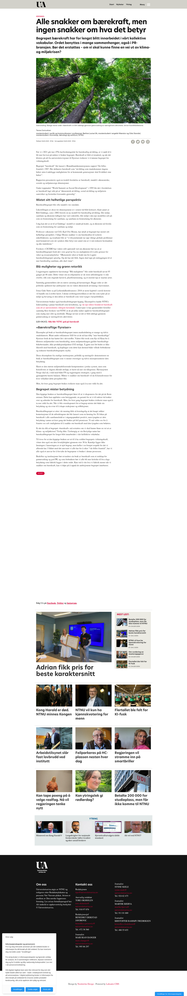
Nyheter (120, 4)
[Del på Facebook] (133, 142)
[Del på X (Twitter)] (138, 142)
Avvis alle (47, 989)
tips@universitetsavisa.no (86, 892)
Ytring (129, 4)
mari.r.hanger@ (82, 940)
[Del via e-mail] (143, 142)
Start (111, 4)
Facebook (51, 603)
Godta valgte (33, 989)
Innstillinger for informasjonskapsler (169, 994)
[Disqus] (93, 512)
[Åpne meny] (148, 5)
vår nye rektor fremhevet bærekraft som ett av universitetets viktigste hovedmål (74, 306)
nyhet (40, 473)
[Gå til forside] (41, 4)
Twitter (60, 603)
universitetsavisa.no (84, 906)
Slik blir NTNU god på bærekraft (63, 321)
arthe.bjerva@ (122, 906)
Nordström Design (85, 983)
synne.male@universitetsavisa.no (123, 891)
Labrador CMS (112, 983)
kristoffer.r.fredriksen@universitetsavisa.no (125, 925)
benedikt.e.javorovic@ (85, 923)
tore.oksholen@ (82, 903)
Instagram (72, 603)
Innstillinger (17, 989)
